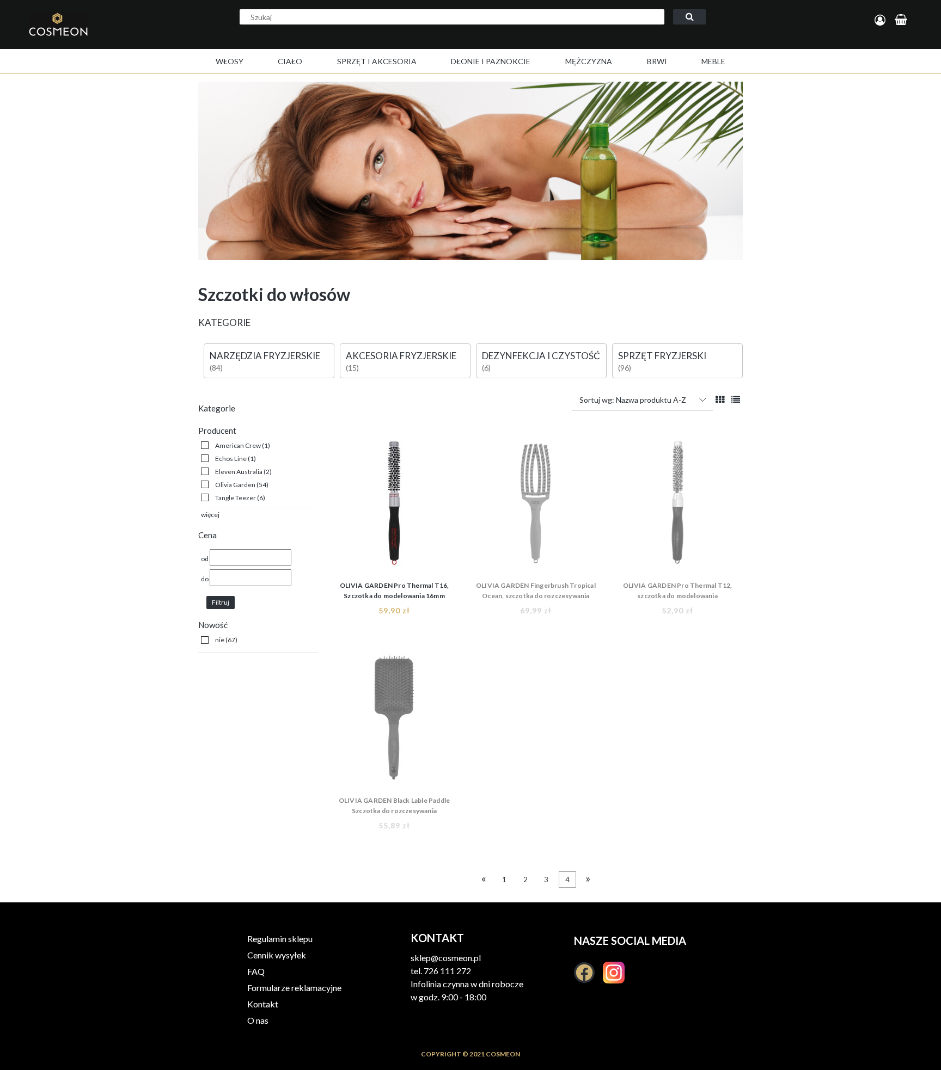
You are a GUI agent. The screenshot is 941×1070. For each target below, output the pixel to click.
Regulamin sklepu (280, 938)
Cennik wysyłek (276, 955)
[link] (235, 445)
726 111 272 (447, 971)
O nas (257, 1020)
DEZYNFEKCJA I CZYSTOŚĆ (541, 355)
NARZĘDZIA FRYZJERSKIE (265, 355)
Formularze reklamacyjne (294, 987)
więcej (210, 515)
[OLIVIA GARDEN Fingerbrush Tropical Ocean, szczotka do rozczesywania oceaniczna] (536, 506)
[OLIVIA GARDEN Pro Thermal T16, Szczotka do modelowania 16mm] (394, 506)
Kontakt (262, 1004)
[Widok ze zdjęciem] (720, 399)
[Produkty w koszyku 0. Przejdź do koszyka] (902, 20)
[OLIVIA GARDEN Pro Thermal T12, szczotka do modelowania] (677, 506)
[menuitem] (229, 61)
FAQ (256, 971)
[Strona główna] (94, 36)
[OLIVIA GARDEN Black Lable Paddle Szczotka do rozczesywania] (394, 721)
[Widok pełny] (735, 399)
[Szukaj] (689, 16)
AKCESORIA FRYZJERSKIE (401, 355)
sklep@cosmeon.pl (446, 957)
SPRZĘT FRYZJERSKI (662, 355)
